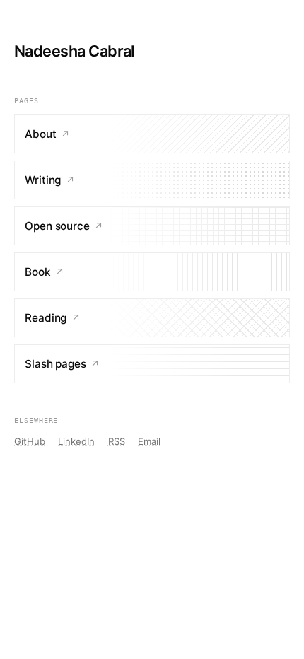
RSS (116, 441)
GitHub (29, 441)
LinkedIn (76, 441)
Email (149, 441)
